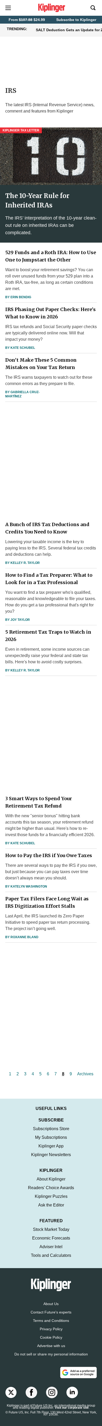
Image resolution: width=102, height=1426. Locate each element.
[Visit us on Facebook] (31, 1392)
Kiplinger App (51, 1146)
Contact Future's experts (51, 1312)
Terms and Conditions (51, 1320)
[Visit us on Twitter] (11, 1392)
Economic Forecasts (51, 1238)
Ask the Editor (51, 1205)
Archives (85, 1074)
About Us (51, 1304)
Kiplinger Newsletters (51, 1154)
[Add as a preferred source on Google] (78, 1372)
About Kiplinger (51, 1179)
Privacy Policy (51, 1329)
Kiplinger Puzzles (51, 1196)
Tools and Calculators (51, 1255)
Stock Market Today (51, 1229)
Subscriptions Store (51, 1128)
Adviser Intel (51, 1247)
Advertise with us (51, 1346)
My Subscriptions (51, 1137)
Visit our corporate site (72, 1407)
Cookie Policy (51, 1337)
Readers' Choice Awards (51, 1187)
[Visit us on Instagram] (52, 1392)
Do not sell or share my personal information (51, 1354)
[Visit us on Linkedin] (72, 1392)
